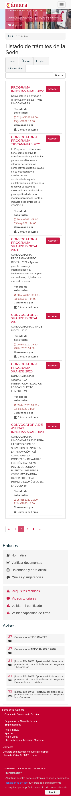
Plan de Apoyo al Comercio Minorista (24, 740)
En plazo (41, 61)
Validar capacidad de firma (31, 613)
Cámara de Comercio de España (22, 714)
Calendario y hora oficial (29, 570)
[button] (59, 75)
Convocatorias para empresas (25, 10)
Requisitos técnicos (26, 591)
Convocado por (23, 124)
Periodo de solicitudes (21, 111)
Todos (11, 61)
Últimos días (15, 68)
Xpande (9, 733)
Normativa (18, 555)
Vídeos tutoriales (24, 598)
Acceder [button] (53, 88)
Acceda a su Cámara (20, 17)
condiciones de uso (16, 782)
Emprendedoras (13, 724)
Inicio (11, 36)
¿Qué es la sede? (49, 17)
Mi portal (16, 25)
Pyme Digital (11, 736)
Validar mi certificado (27, 606)
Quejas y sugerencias (27, 577)
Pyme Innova (12, 729)
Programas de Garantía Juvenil (21, 721)
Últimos (25, 61)
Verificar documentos (26, 563)
